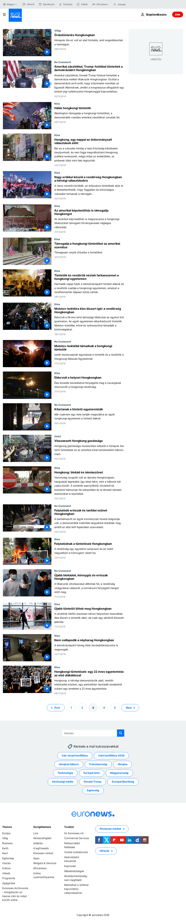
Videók (6, 873)
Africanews (39, 868)
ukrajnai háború (69, 764)
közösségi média (62, 781)
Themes (7, 826)
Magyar (10, 4)
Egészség (93, 790)
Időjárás (38, 843)
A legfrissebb (41, 848)
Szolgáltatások (42, 826)
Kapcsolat (70, 866)
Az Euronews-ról (73, 833)
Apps (36, 858)
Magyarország (119, 773)
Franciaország (98, 764)
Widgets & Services (44, 863)
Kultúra (6, 868)
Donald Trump (92, 781)
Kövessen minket (43, 853)
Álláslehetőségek (74, 871)
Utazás (6, 863)
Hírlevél (104, 850)
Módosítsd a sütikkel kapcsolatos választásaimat (76, 888)
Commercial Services (76, 838)
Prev (57, 707)
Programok (8, 878)
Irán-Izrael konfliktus (75, 755)
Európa (6, 833)
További (69, 826)
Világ (57, 30)
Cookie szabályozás (76, 852)
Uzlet (57, 436)
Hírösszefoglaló (42, 838)
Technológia (65, 773)
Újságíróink (8, 883)
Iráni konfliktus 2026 (111, 755)
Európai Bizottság (123, 781)
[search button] (115, 4)
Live (177, 14)
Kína (57, 103)
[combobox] (133, 4)
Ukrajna (122, 764)
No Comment (62, 62)
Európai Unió (92, 773)
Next (129, 707)
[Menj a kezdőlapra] (15, 15)
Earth (5, 848)
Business (7, 843)
